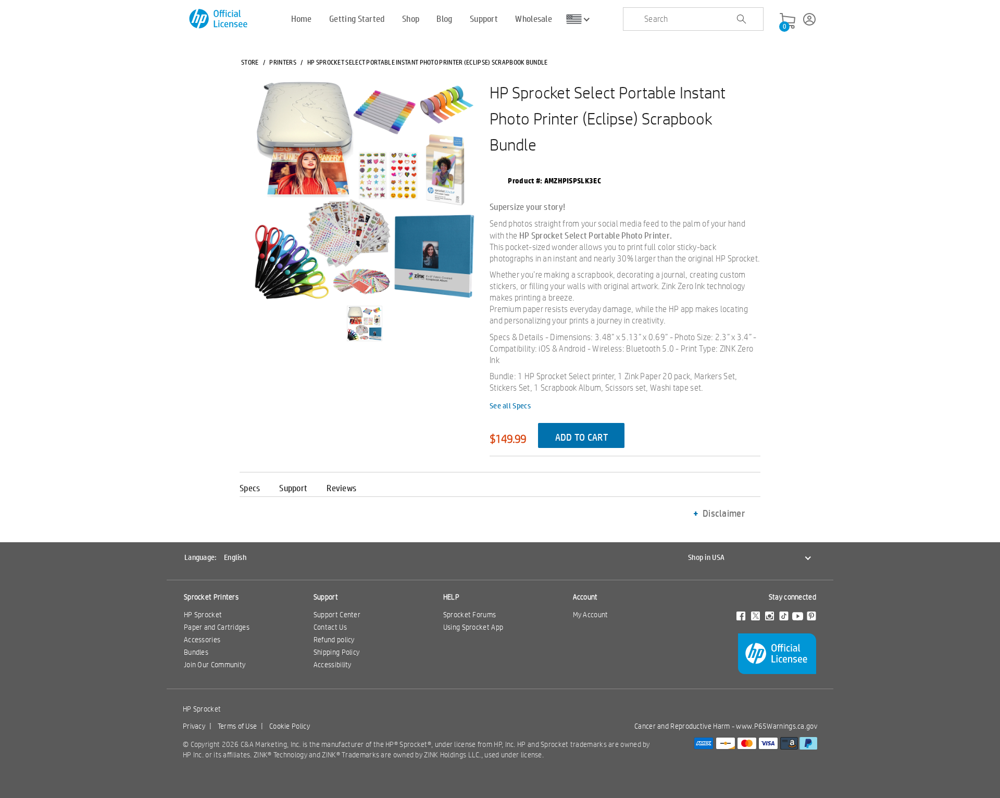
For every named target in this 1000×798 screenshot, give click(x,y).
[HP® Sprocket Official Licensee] (219, 19)
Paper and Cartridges (216, 627)
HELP (451, 597)
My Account (590, 614)
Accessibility (333, 664)
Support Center (337, 614)
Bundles (196, 652)
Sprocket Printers (211, 597)
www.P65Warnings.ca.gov (776, 726)
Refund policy (334, 639)
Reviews (341, 488)
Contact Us (330, 627)
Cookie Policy (289, 726)
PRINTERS (282, 62)
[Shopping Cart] (787, 21)
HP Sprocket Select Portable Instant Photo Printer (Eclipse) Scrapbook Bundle (608, 118)
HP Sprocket (203, 614)
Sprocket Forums (469, 614)
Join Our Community (214, 664)
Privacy (194, 726)
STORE (250, 62)
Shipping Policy (337, 652)
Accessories (202, 639)
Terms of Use (237, 726)
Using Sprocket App (473, 627)
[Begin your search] (741, 19)
